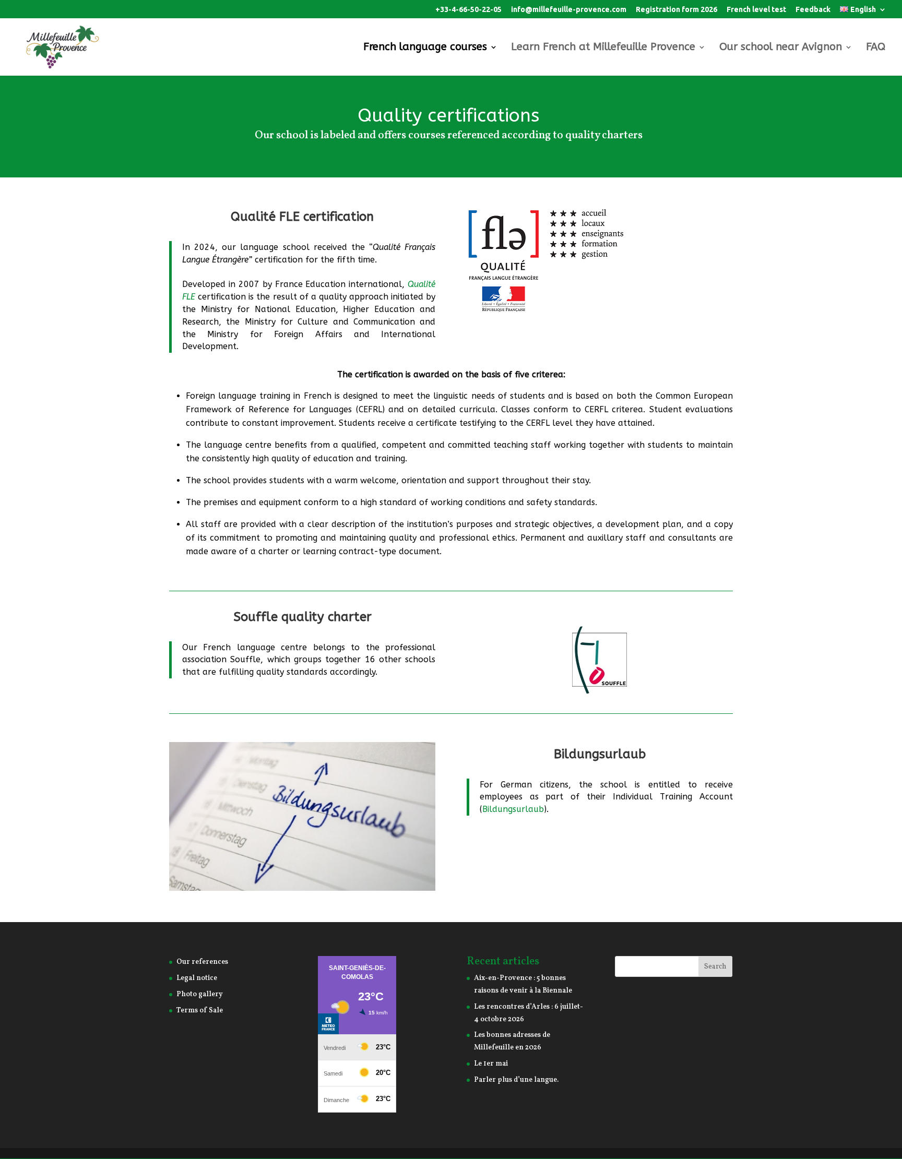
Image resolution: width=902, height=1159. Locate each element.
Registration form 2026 (676, 10)
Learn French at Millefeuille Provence (603, 48)
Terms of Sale (199, 1010)
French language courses (425, 48)
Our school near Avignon (780, 48)
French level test (756, 10)
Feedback (813, 10)
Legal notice (196, 978)
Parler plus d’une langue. (516, 1080)
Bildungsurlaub (600, 754)
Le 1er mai (491, 1064)
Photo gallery (199, 994)
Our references (202, 962)
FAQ (875, 48)
